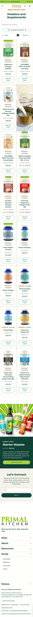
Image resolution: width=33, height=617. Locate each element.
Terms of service (24, 605)
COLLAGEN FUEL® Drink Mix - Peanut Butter (8, 158)
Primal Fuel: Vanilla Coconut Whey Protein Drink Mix (24, 376)
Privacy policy (15, 605)
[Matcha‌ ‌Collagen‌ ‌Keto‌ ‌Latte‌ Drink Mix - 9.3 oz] (25, 141)
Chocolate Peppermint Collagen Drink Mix (24, 204)
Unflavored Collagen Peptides (8, 66)
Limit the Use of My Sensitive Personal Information (16, 614)
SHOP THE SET (16, 462)
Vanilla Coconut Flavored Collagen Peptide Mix (8, 112)
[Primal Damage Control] (25, 276)
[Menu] (2, 6)
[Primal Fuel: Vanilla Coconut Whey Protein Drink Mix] (25, 358)
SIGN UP (16, 495)
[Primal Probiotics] (25, 233)
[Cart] (30, 6)
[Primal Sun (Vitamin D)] (25, 317)
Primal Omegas (8, 290)
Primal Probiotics (25, 248)
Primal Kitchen (10, 601)
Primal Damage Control (24, 290)
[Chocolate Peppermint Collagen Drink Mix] (25, 186)
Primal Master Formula (8, 249)
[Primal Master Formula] (8, 233)
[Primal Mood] (8, 317)
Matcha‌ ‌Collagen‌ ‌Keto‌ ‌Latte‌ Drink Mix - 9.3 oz (25, 158)
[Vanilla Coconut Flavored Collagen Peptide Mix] (8, 95)
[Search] (25, 6)
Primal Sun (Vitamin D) (25, 331)
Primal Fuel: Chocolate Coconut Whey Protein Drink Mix (8, 376)
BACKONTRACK (15, 2)
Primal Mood (8, 330)
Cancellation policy (7, 608)
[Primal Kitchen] (16, 6)
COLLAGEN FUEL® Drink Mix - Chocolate (24, 66)
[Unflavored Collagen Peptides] (8, 50)
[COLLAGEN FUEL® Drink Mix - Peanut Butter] (8, 141)
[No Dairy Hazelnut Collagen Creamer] (8, 186)
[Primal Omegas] (8, 276)
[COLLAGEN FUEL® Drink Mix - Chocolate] (25, 50)
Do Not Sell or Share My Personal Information (14, 611)
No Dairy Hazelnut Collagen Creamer (8, 204)
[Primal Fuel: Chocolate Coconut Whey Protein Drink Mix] (8, 358)
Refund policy (5, 605)
